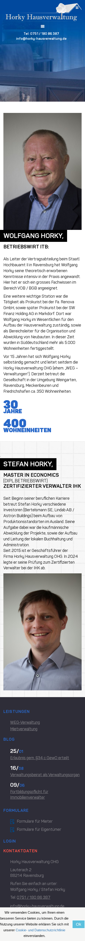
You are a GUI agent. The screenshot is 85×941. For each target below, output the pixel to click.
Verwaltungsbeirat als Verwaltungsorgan (45, 774)
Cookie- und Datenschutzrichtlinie (40, 930)
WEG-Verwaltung (25, 722)
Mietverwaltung (23, 728)
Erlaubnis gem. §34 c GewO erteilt (39, 757)
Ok (78, 924)
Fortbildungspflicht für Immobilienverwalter (29, 794)
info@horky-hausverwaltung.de (41, 39)
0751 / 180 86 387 (44, 34)
